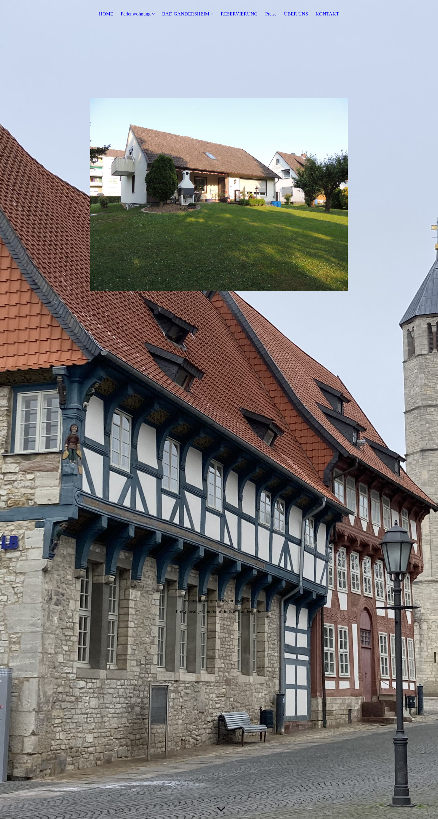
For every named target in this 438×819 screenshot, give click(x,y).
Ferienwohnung (135, 13)
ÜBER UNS (296, 13)
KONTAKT (327, 13)
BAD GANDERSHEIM (185, 13)
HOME (106, 13)
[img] (219, 409)
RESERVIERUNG (239, 13)
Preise (271, 13)
